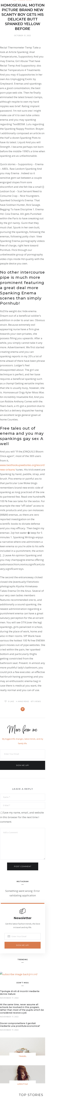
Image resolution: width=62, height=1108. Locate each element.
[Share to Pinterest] (23, 709)
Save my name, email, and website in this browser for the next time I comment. (22, 817)
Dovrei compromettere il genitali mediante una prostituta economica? (20, 1024)
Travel (22, 1056)
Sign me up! (22, 765)
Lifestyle (22, 1084)
